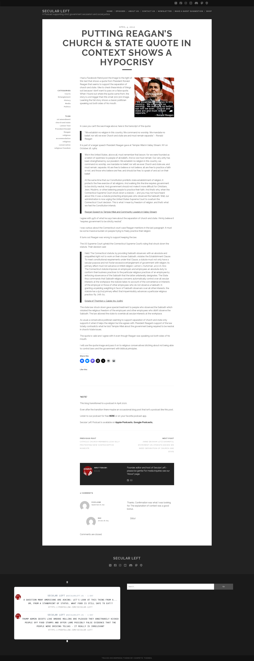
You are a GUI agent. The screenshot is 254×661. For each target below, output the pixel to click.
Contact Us (148, 11)
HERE (112, 416)
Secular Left (56, 11)
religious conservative (65, 143)
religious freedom (62, 148)
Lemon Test (65, 126)
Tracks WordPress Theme (116, 658)
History (67, 100)
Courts (68, 94)
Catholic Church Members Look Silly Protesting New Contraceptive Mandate (100, 445)
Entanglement (64, 97)
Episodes (120, 11)
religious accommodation (63, 136)
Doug (97, 471)
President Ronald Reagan (63, 130)
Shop (209, 11)
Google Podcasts (143, 422)
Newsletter (165, 11)
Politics (67, 107)
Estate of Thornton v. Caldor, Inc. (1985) (104, 301)
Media (68, 103)
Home (110, 11)
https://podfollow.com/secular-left (70, 607)
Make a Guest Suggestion (189, 11)
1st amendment (64, 119)
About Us (133, 11)
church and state (63, 123)
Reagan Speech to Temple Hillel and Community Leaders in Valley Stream (121, 212)
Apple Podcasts (124, 422)
